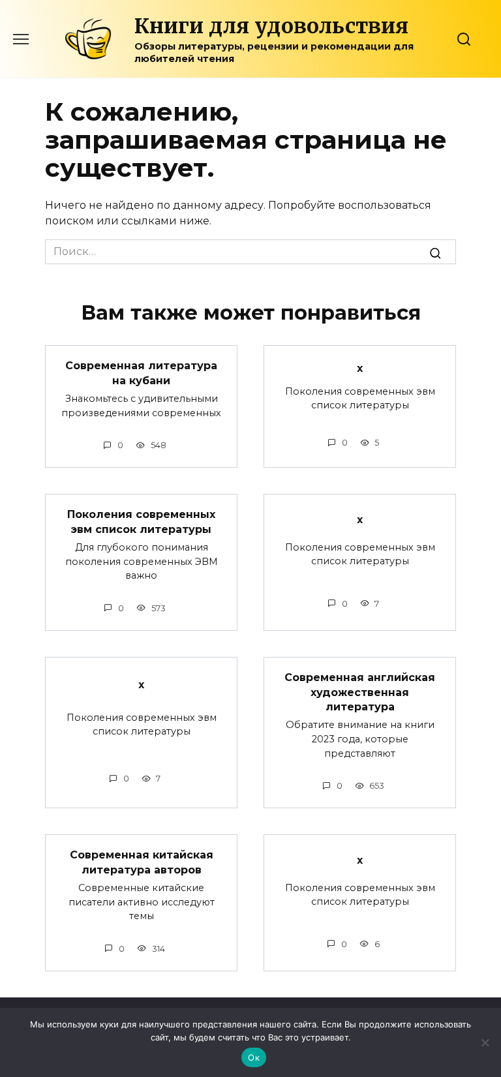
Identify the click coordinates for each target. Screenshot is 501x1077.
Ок (254, 1057)
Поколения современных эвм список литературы (141, 521)
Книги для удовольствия (271, 26)
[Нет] (484, 1042)
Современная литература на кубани (141, 372)
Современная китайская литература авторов (141, 862)
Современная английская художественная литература (359, 692)
